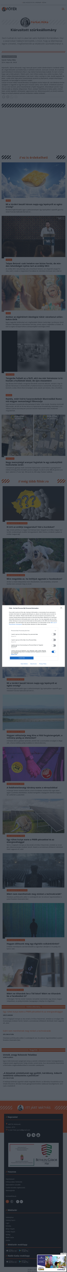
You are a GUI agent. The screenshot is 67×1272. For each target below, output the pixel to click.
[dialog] (33, 636)
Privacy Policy (42, 663)
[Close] (61, 608)
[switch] (54, 634)
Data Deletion (24, 663)
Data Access (33, 663)
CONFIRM (22, 658)
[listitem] (33, 630)
